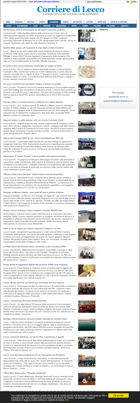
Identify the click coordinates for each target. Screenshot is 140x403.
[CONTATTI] (124, 25)
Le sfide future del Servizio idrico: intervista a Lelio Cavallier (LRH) (34, 246)
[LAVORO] (42, 22)
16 (58, 391)
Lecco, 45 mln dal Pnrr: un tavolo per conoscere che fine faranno (33, 283)
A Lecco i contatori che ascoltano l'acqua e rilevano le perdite (32, 84)
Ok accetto (118, 395)
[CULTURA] (97, 25)
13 (47, 391)
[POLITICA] (31, 22)
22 (80, 391)
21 (77, 391)
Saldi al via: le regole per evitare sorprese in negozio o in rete (32, 228)
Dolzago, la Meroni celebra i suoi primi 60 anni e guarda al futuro (33, 192)
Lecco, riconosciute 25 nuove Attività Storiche (25, 301)
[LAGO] (36, 25)
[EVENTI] (85, 25)
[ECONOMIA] (54, 22)
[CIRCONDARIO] (22, 25)
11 (40, 391)
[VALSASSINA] (61, 25)
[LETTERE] (89, 22)
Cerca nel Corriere (94, 2)
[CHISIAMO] (111, 25)
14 (51, 391)
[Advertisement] (118, 69)
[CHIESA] (66, 22)
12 (43, 391)
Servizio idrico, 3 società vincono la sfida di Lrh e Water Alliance (33, 102)
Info (67, 399)
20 (73, 391)
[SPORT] (74, 25)
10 (36, 391)
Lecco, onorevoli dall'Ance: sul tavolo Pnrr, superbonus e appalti (33, 337)
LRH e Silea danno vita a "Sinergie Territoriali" (24, 373)
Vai (128, 2)
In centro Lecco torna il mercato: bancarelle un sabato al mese (32, 66)
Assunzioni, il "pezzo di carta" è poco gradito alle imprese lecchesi (34, 156)
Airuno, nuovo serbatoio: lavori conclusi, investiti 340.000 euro (32, 210)
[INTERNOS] (101, 22)
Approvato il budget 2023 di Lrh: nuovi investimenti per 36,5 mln (33, 138)
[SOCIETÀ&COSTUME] (118, 22)
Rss (135, 2)
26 (95, 391)
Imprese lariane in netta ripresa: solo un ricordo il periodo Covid (33, 120)
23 (84, 391)
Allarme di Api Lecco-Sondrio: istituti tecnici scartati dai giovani (33, 174)
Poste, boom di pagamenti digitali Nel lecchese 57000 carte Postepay (35, 265)
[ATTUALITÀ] (77, 22)
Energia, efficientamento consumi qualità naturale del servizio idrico (35, 319)
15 (55, 391)
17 (62, 391)
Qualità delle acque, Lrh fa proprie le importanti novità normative (33, 48)
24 (88, 391)
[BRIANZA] (47, 25)
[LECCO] (8, 25)
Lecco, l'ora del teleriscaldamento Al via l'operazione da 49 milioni (34, 355)
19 (69, 391)
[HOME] (8, 22)
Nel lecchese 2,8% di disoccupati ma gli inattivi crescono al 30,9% (34, 30)
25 (91, 391)
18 (66, 391)
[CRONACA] (19, 22)
